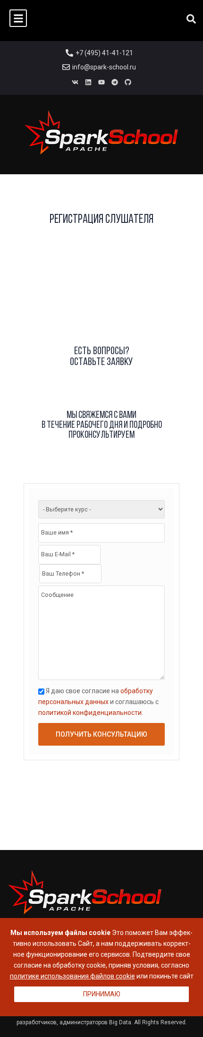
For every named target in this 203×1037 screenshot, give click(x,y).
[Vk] (75, 82)
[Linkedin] (88, 82)
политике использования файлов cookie (72, 976)
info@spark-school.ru (104, 67)
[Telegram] (114, 82)
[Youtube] (101, 82)
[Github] (128, 82)
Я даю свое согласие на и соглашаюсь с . (98, 701)
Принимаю (101, 994)
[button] (18, 18)
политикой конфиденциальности (90, 712)
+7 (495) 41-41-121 (104, 53)
